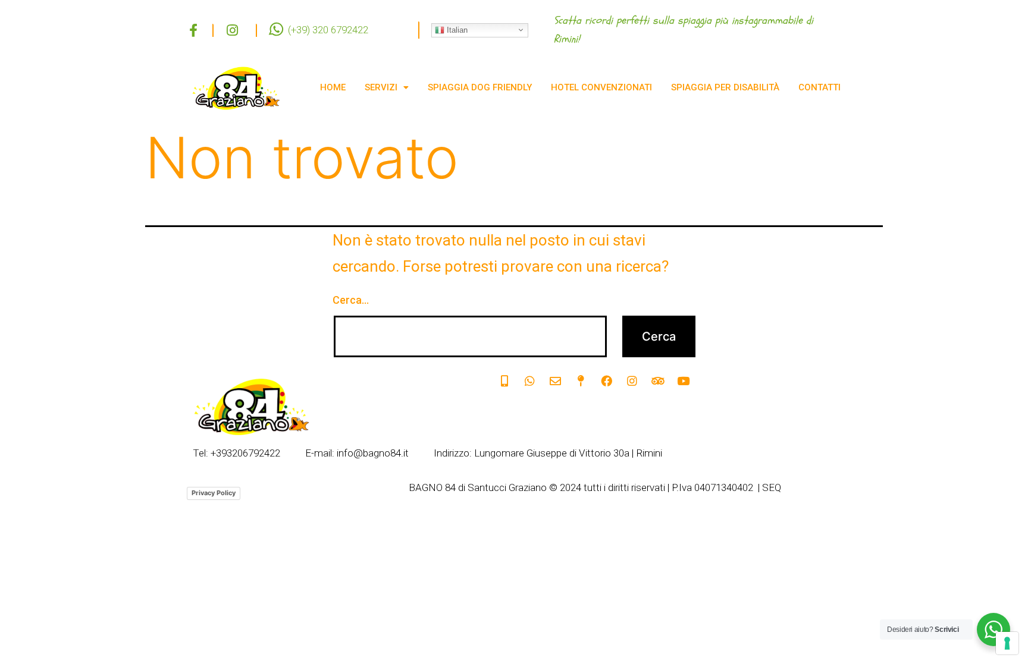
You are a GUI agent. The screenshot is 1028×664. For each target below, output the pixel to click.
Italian (456, 29)
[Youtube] (683, 381)
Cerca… (351, 300)
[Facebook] (607, 381)
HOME (333, 87)
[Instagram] (632, 381)
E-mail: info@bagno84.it (357, 453)
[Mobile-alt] (504, 381)
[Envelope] (555, 381)
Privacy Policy (214, 493)
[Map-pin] (581, 381)
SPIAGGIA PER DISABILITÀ (725, 87)
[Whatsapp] (530, 381)
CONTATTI (819, 87)
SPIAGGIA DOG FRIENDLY (480, 87)
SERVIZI (381, 87)
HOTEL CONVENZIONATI (601, 87)
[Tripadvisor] (658, 381)
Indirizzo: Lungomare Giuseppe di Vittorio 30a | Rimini (548, 453)
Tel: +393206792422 (236, 453)
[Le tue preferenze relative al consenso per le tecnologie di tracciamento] (1007, 643)
